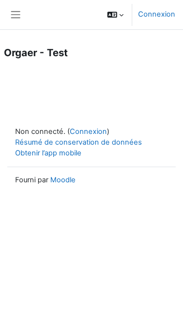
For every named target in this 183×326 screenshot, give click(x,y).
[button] (115, 14)
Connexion (156, 14)
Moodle (63, 179)
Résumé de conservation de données (78, 142)
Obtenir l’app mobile (48, 153)
